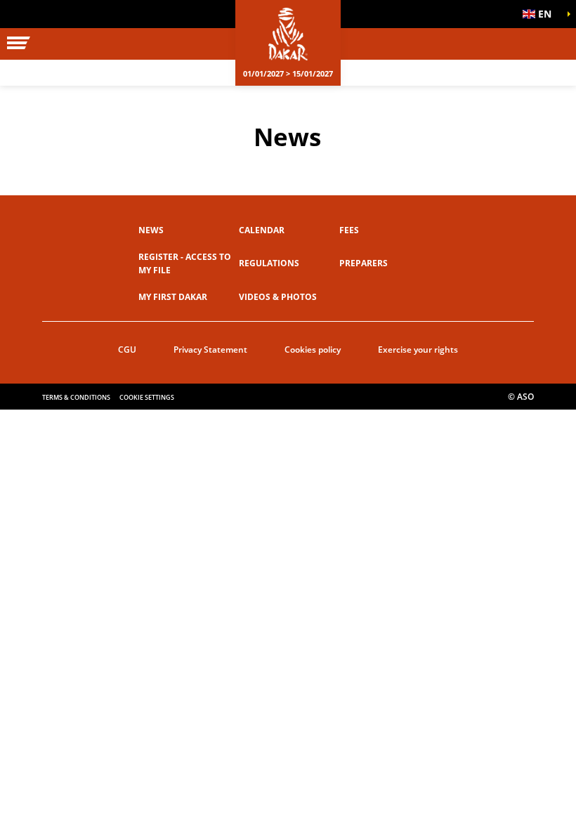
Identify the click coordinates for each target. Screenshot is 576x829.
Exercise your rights (418, 349)
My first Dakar (172, 297)
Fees (349, 230)
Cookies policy (312, 349)
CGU (127, 349)
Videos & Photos (278, 297)
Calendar (261, 230)
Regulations (269, 263)
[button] (541, 14)
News (151, 230)
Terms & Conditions (76, 397)
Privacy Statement (210, 349)
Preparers (363, 263)
